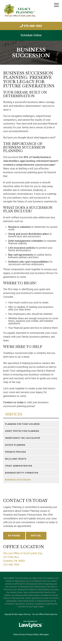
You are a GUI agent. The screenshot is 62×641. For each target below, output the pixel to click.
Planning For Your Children (22, 424)
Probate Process (15, 452)
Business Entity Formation (21, 473)
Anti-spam (44, 634)
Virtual (36, 535)
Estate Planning (15, 445)
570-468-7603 (33, 26)
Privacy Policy (32, 634)
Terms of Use (19, 634)
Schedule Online (31, 35)
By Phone (14, 535)
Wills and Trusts (15, 459)
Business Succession (18, 480)
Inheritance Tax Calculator (22, 438)
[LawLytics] (31, 624)
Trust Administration (18, 466)
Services (13, 414)
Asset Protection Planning (22, 431)
